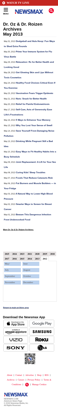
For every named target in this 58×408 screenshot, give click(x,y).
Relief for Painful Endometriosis (32, 104)
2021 (30, 253)
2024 (14, 253)
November (10, 282)
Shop (39, 375)
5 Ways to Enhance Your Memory (33, 120)
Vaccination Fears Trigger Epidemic (34, 93)
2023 (22, 253)
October (27, 276)
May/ (7, 263)
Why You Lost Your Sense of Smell (34, 125)
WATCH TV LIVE (18, 2)
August (26, 270)
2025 (7, 253)
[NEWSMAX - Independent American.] (29, 12)
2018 (52, 253)
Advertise (29, 375)
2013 (37, 258)
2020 (37, 253)
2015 (22, 258)
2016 (14, 258)
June (25, 263)
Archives (11, 379)
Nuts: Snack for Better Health (31, 98)
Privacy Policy (34, 379)
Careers (21, 379)
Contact (18, 375)
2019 (45, 253)
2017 (7, 258)
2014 (30, 258)
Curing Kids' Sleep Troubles (30, 172)
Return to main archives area (16, 308)
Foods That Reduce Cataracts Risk (34, 178)
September (10, 276)
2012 (45, 258)
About (9, 375)
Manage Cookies (39, 384)
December (28, 282)
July (7, 270)
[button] (51, 10)
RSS (47, 375)
